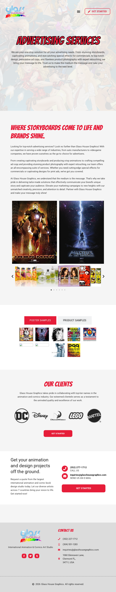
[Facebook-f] (24, 556)
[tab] (40, 320)
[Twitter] (30, 556)
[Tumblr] (37, 556)
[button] (78, 11)
